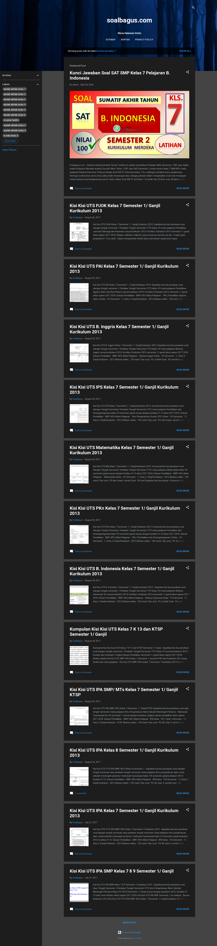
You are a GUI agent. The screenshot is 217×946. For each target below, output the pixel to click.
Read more (182, 188)
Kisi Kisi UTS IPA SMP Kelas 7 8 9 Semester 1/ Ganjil (122, 871)
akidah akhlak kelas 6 (15, 115)
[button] (187, 72)
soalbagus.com (129, 20)
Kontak (125, 39)
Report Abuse (9, 149)
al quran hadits (11, 120)
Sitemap (111, 39)
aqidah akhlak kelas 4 (15, 130)
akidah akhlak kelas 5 (15, 109)
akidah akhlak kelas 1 (15, 89)
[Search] (193, 8)
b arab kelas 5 (11, 135)
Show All (185, 51)
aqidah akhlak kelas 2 (15, 125)
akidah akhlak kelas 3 (15, 99)
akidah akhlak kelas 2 (15, 94)
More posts (129, 922)
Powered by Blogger (131, 932)
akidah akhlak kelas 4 (15, 104)
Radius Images (136, 938)
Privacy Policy (144, 39)
